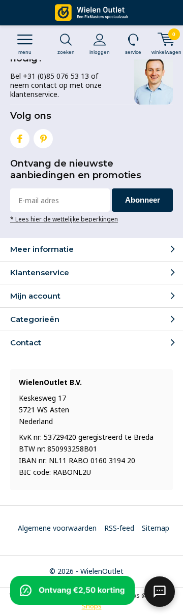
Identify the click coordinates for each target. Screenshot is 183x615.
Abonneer (142, 200)
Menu (25, 52)
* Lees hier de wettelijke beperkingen (64, 219)
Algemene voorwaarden (57, 528)
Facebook (19, 138)
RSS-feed (119, 528)
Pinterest (43, 138)
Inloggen (99, 52)
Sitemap (155, 528)
